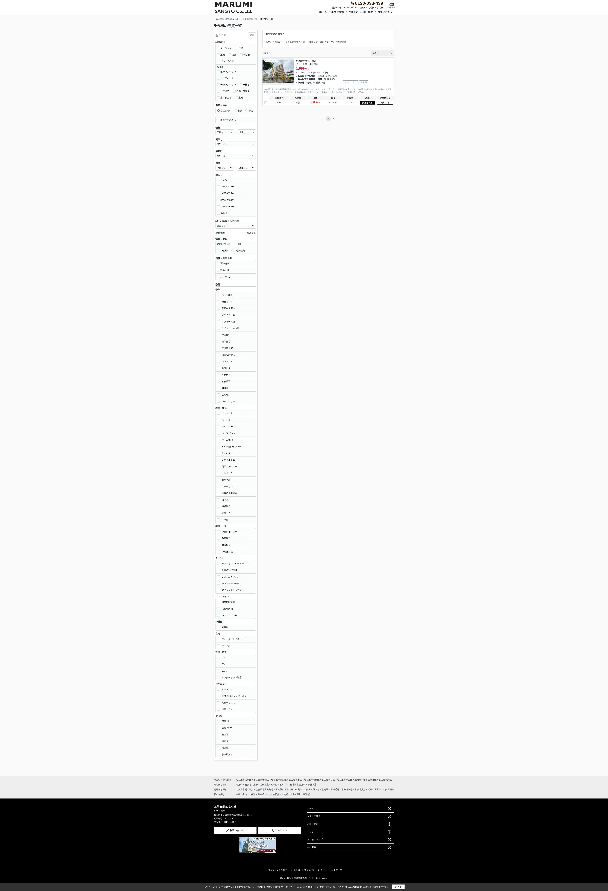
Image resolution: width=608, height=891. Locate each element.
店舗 (234, 54)
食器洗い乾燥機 (229, 570)
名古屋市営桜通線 (331, 789)
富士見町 (330, 42)
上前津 (321, 76)
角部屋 (225, 748)
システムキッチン (230, 576)
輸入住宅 (226, 341)
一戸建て (224, 91)
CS (223, 657)
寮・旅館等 (225, 97)
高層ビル (226, 368)
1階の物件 (227, 728)
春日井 (276, 794)
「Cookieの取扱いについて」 (357, 887)
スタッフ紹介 (313, 816)
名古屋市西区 (328, 779)
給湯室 (225, 499)
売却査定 (353, 12)
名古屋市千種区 (261, 779)
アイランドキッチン (232, 590)
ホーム (323, 12)
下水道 (225, 519)
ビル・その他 (227, 61)
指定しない (225, 110)
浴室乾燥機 (227, 608)
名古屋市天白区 (279, 779)
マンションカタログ (277, 870)
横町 (311, 42)
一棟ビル (247, 84)
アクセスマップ (315, 839)
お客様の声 (312, 824)
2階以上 (226, 721)
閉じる (398, 887)
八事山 (304, 42)
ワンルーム (225, 180)
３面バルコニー (229, 460)
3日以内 (224, 250)
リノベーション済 (230, 328)
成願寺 (277, 42)
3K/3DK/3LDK (227, 200)
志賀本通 (341, 42)
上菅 (285, 42)
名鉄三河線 (388, 789)
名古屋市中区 (304, 61)
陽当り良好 (227, 301)
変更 (252, 35)
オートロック (228, 689)
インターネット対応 (232, 677)
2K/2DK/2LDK (227, 193)
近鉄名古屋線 (375, 789)
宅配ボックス (228, 702)
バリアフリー (228, 401)
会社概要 (368, 12)
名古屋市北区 (370, 779)
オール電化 (227, 440)
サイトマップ (335, 870)
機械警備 (226, 506)
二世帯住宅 (227, 348)
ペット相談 (227, 295)
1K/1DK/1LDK (227, 186)
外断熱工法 (227, 551)
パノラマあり (227, 276)
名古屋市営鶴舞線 (306, 79)
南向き (225, 741)
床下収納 (226, 645)
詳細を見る (367, 102)
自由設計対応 (228, 355)
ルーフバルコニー (230, 433)
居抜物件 (226, 388)
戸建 (240, 48)
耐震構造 (226, 545)
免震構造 (226, 538)
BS (223, 664)
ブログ (310, 831)
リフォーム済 (228, 321)
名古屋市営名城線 (306, 76)
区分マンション (228, 71)
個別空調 (226, 480)
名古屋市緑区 (385, 779)
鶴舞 (320, 79)
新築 (240, 110)
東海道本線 (347, 789)
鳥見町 (269, 42)
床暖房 (225, 627)
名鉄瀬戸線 (360, 789)
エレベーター (228, 473)
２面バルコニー (229, 453)
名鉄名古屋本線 (312, 789)
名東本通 (294, 42)
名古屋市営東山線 (285, 789)
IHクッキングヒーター (233, 563)
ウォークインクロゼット (234, 639)
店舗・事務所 (243, 91)
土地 (222, 54)
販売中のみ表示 (228, 120)
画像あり (224, 263)
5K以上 (224, 213)
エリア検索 (337, 12)
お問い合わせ (385, 12)
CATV (224, 671)
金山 (322, 42)
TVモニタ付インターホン (234, 696)
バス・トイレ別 (229, 615)
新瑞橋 (306, 794)
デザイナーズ (228, 315)
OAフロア (226, 394)
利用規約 (295, 870)
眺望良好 (226, 335)
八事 (238, 794)
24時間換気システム (232, 446)
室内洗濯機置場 (229, 493)
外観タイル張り (229, 531)
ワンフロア (227, 361)
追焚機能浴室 (228, 602)
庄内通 (285, 794)
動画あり (224, 270)
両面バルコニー (229, 466)
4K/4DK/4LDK (227, 206)
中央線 (301, 82)
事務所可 (226, 375)
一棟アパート (227, 78)
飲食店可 (226, 381)
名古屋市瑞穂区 (312, 779)
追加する (385, 102)
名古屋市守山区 (344, 779)
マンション (225, 48)
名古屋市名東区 (243, 779)
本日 (240, 244)
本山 (292, 794)
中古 (251, 110)
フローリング (228, 486)
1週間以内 (240, 250)
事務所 (246, 54)
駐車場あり (227, 754)
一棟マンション (228, 84)
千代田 (313, 61)
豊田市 (358, 779)
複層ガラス (227, 709)
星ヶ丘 (261, 794)
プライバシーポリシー (314, 870)
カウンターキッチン (232, 583)
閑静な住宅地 (228, 308)
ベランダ (226, 420)
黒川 (299, 794)
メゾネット (227, 413)
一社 (268, 794)
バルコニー (227, 426)
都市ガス (226, 513)
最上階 (225, 734)
